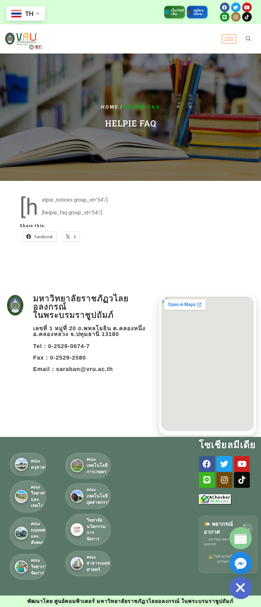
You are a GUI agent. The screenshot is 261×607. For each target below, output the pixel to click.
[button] (248, 39)
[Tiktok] (247, 17)
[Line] (224, 17)
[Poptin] (240, 538)
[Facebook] (224, 7)
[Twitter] (236, 7)
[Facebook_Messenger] (240, 563)
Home (110, 107)
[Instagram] (236, 17)
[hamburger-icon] (229, 39)
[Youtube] (247, 7)
